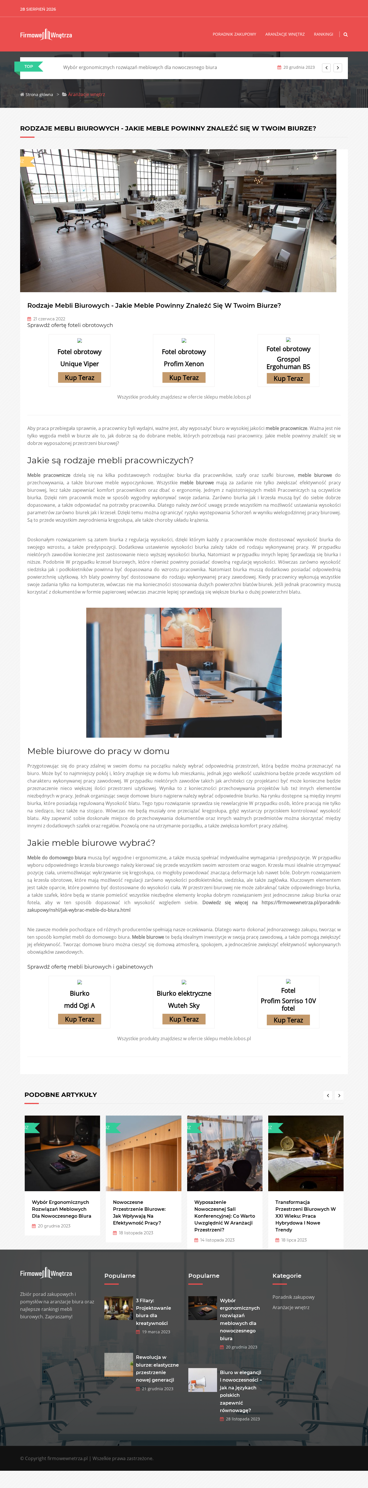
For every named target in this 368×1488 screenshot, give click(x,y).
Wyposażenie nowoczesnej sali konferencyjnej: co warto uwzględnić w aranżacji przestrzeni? (224, 1216)
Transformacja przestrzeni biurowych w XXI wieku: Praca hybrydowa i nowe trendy (305, 1216)
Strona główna (39, 94)
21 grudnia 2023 (156, 1388)
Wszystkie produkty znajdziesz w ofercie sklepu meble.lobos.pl (184, 397)
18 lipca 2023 (293, 1240)
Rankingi (323, 34)
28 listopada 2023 (242, 1419)
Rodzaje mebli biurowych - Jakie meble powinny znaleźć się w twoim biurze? (154, 305)
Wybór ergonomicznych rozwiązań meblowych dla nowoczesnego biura (61, 1209)
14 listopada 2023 (216, 1240)
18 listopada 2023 (135, 1232)
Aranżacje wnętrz (285, 34)
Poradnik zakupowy (234, 34)
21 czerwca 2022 (48, 319)
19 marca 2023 (155, 1331)
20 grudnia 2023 (53, 1226)
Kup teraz (79, 377)
